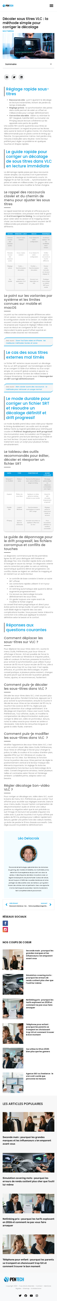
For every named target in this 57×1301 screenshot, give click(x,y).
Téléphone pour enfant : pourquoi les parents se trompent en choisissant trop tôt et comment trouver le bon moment (40, 1029)
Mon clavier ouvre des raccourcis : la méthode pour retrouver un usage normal (26, 388)
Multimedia (8, 31)
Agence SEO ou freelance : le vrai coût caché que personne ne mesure (39, 1076)
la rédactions (36, 1288)
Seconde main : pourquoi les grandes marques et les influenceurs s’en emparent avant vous (39, 954)
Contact (39, 1286)
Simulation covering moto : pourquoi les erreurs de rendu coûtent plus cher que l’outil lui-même (39, 979)
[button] (51, 6)
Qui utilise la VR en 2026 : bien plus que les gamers (38, 1050)
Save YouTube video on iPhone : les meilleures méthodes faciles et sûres (26, 341)
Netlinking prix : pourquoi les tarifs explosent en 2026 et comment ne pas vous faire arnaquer (39, 1003)
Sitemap (26, 1288)
